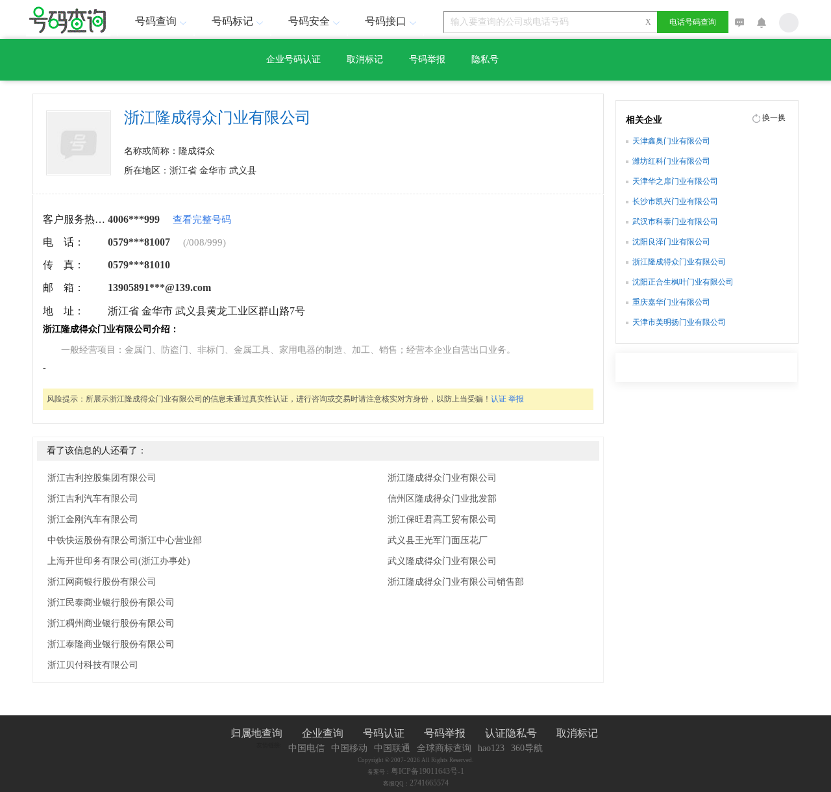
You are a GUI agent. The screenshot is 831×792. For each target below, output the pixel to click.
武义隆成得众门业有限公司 (442, 561)
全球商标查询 (444, 748)
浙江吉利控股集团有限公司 (101, 478)
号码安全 (309, 21)
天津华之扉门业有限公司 (675, 181)
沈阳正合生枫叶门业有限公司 (683, 282)
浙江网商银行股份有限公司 (101, 582)
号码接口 (385, 21)
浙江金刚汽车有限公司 (92, 519)
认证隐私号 (511, 733)
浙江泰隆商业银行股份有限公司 (111, 644)
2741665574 (429, 782)
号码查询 (156, 21)
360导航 (527, 748)
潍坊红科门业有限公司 (671, 161)
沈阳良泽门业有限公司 (671, 241)
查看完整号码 (202, 219)
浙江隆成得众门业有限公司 (442, 478)
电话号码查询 (692, 22)
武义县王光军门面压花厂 (438, 540)
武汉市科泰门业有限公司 (675, 221)
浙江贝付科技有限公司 (92, 665)
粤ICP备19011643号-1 (427, 771)
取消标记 (365, 59)
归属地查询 (256, 733)
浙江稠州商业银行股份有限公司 (111, 623)
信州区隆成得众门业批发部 (442, 499)
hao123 (491, 748)
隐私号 (485, 59)
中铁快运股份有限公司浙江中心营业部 (124, 540)
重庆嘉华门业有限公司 (671, 302)
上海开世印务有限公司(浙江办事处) (118, 561)
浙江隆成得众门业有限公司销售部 (456, 582)
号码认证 (383, 733)
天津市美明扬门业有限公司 (679, 322)
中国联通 (392, 748)
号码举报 (427, 59)
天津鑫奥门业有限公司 (671, 141)
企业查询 (322, 733)
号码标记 (232, 21)
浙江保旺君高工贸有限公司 (442, 519)
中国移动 (349, 748)
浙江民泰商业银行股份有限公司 (111, 602)
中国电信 (306, 748)
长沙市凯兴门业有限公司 (675, 201)
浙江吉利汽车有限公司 (92, 499)
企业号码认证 (293, 59)
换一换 (774, 117)
